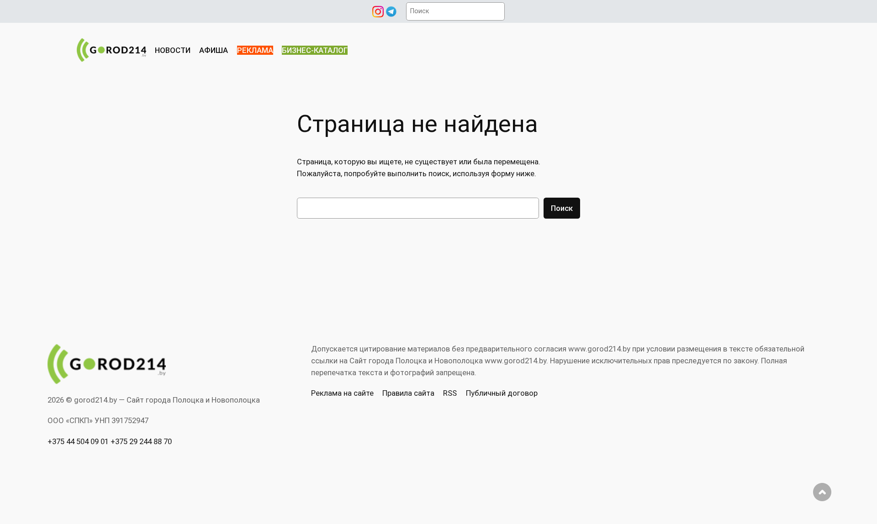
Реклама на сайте (342, 393)
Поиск (562, 208)
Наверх (822, 492)
